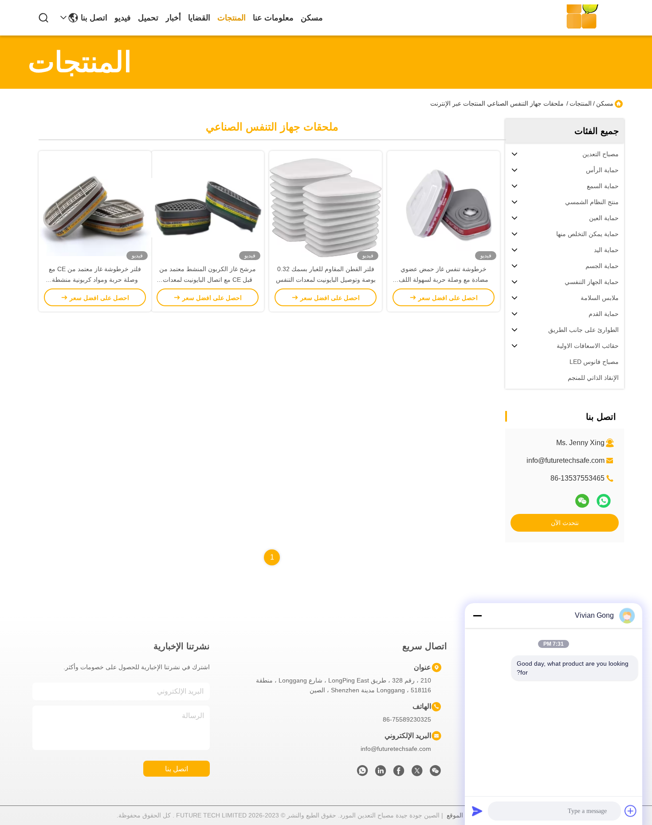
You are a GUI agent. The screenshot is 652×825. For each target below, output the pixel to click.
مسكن (312, 17)
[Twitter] (417, 773)
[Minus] (477, 615)
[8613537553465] (362, 773)
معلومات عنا (273, 17)
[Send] (477, 811)
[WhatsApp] (604, 501)
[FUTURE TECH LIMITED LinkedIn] (380, 773)
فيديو (122, 17)
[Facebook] (399, 773)
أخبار (173, 17)
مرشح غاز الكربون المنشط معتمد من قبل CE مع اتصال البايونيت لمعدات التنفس (207, 279)
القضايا (199, 17)
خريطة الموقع (465, 815)
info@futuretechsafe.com (565, 460)
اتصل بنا (94, 17)
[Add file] (631, 811)
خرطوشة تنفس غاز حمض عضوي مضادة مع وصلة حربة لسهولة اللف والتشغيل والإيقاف (443, 279)
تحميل (148, 17)
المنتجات (231, 17)
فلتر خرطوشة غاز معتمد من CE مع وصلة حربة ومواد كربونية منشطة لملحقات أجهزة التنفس (95, 279)
